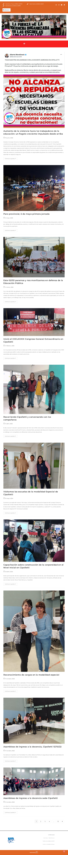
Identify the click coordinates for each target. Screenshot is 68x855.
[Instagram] (56, 5)
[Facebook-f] (59, 5)
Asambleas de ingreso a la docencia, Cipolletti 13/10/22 (32, 746)
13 (58, 821)
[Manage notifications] (64, 851)
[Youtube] (61, 5)
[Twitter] (64, 5)
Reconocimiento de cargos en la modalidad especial (31, 675)
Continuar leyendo (11, 158)
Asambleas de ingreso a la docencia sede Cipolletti (30, 798)
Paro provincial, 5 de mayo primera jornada (26, 214)
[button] (24, 43)
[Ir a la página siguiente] (62, 821)
